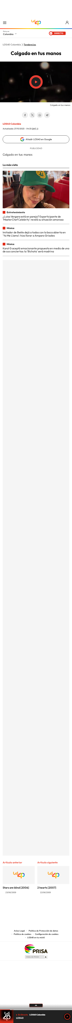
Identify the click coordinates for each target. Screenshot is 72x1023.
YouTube (36, 905)
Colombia (8, 34)
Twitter (32, 115)
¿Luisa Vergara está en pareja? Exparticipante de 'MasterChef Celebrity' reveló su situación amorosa (33, 218)
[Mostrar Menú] (5, 23)
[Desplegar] (36, 1005)
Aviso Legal (19, 930)
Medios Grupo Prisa (36, 957)
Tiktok (22, 905)
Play (67, 1017)
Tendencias (30, 44)
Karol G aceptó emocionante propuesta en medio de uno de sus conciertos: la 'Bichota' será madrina (36, 250)
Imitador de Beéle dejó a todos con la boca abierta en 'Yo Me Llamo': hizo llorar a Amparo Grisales (34, 234)
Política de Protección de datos (43, 930)
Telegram (47, 115)
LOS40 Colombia (36, 22)
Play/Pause (36, 82)
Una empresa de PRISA (36, 949)
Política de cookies (22, 934)
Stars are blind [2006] (16, 887)
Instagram (29, 905)
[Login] (67, 23)
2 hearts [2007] (46, 887)
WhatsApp (40, 115)
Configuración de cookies (46, 934)
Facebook (25, 115)
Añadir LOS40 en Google (39, 139)
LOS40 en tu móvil (36, 937)
